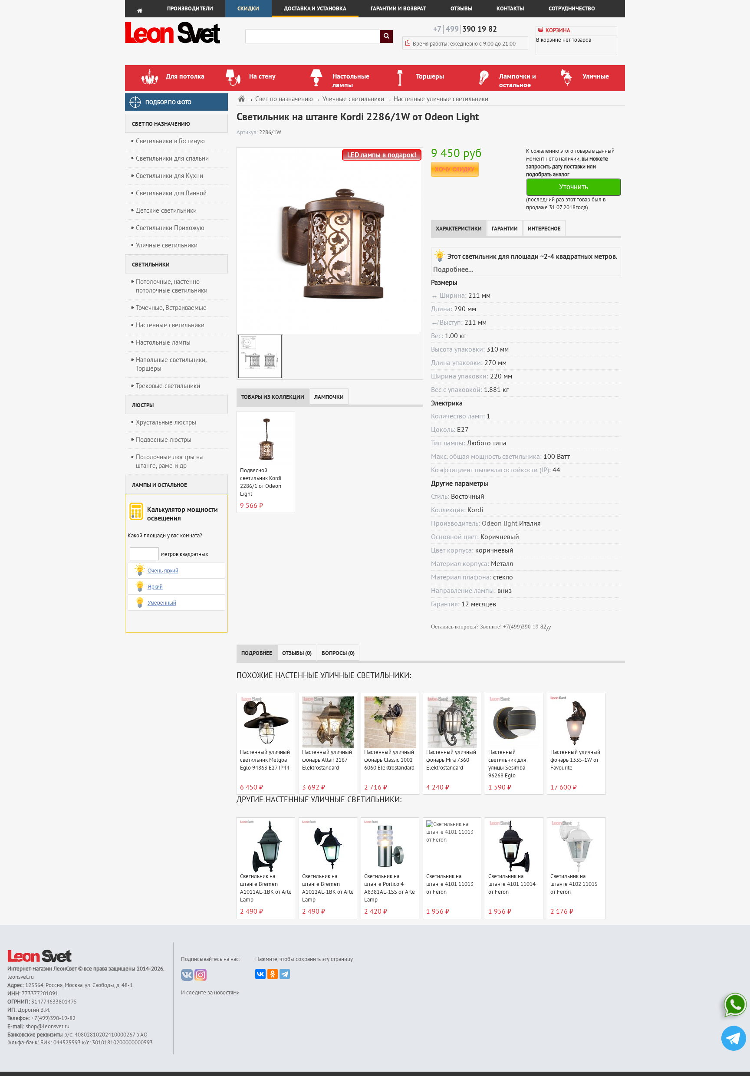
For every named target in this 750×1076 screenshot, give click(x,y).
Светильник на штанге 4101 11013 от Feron (450, 884)
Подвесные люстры (163, 440)
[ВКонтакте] (260, 974)
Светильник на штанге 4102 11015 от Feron (574, 884)
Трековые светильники (168, 386)
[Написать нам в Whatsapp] (733, 1006)
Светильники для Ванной (171, 193)
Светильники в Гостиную (170, 141)
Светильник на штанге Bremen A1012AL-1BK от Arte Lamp (328, 888)
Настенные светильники (170, 325)
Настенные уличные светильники (441, 99)
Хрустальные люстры (166, 422)
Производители (190, 8)
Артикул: (248, 132)
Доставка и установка (315, 8)
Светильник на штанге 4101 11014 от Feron (512, 884)
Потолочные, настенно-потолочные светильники (171, 286)
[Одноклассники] (272, 974)
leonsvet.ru (20, 977)
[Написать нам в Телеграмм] (733, 1039)
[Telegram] (285, 974)
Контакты (510, 8)
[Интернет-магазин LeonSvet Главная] (184, 45)
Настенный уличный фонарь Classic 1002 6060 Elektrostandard (389, 760)
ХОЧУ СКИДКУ (454, 169)
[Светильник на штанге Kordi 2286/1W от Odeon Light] (328, 240)
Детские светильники (166, 210)
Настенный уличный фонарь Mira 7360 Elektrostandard (451, 760)
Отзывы (461, 8)
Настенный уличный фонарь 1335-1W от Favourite (575, 760)
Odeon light (499, 523)
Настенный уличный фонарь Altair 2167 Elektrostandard (327, 760)
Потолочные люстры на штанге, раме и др (169, 461)
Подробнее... (453, 269)
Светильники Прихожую (170, 228)
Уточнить (573, 187)
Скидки (248, 8)
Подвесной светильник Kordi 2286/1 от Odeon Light (260, 482)
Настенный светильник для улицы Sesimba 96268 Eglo (507, 764)
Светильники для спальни (172, 158)
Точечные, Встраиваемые (171, 308)
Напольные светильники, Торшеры (171, 364)
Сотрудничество (572, 8)
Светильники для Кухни (169, 176)
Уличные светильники (166, 245)
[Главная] (242, 98)
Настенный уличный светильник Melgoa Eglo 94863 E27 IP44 (265, 760)
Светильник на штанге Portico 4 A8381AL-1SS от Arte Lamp (389, 888)
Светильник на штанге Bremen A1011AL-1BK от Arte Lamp (266, 888)
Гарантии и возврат (398, 8)
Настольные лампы (163, 342)
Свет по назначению (284, 99)
